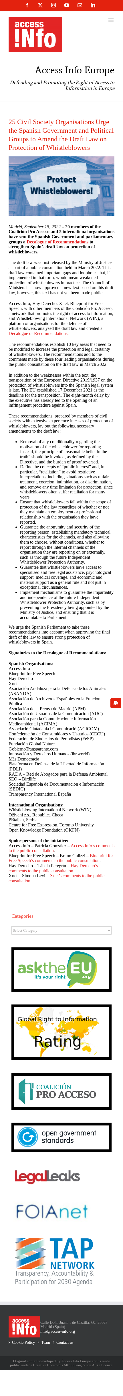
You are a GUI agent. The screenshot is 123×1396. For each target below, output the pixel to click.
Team (45, 1342)
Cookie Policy (23, 1342)
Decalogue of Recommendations (57, 241)
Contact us (64, 1342)
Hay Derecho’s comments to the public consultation (53, 868)
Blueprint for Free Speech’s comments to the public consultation (61, 858)
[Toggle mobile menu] (111, 20)
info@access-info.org (57, 1331)
